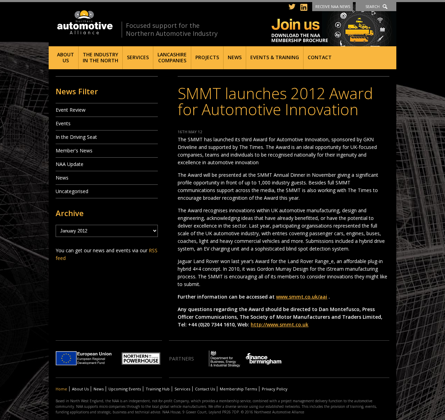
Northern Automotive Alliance (84, 22)
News (235, 57)
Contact (320, 57)
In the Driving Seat (76, 137)
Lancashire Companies (172, 57)
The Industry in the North (100, 57)
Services (138, 57)
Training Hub (158, 388)
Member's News (74, 150)
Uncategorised (72, 191)
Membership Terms (238, 388)
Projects (207, 57)
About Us (65, 57)
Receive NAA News (332, 6)
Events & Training (274, 57)
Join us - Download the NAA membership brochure (334, 25)
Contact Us (205, 388)
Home (61, 388)
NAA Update (69, 164)
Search (372, 6)
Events (63, 123)
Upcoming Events (124, 388)
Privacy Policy (275, 388)
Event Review (71, 109)
